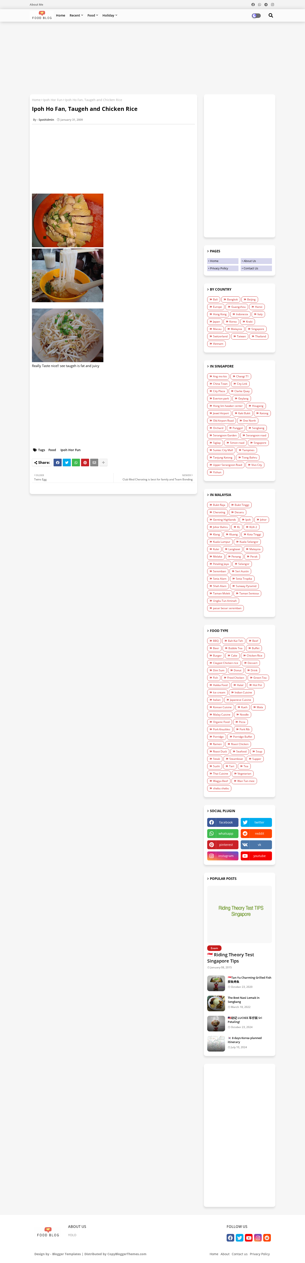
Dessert (252, 663)
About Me (36, 4)
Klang (216, 534)
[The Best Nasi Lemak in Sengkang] (216, 1003)
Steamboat (236, 759)
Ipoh (248, 520)
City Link (242, 384)
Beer (216, 648)
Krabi (249, 321)
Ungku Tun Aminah (225, 601)
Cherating (219, 512)
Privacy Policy (219, 268)
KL (238, 527)
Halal (240, 685)
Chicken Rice (254, 655)
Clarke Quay (242, 391)
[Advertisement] (152, 57)
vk (259, 845)
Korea (233, 321)
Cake (234, 655)
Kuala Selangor (249, 542)
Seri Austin (242, 571)
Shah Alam (219, 586)
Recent (75, 15)
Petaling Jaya (221, 564)
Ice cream (219, 692)
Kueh (244, 707)
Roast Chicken (240, 744)
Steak (216, 759)
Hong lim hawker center (228, 406)
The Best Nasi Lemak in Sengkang (243, 1000)
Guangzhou (238, 307)
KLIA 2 (253, 527)
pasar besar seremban (227, 608)
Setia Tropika (244, 579)
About (225, 1254)
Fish (215, 678)
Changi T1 (242, 376)
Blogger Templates (66, 1254)
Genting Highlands (224, 520)
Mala (260, 707)
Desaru (239, 512)
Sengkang (258, 428)
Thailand (260, 336)
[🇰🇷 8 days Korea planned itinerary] (216, 1044)
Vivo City (256, 465)
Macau (217, 329)
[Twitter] (67, 462)
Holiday (108, 15)
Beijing (251, 299)
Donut (237, 670)
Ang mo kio (220, 376)
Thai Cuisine (220, 773)
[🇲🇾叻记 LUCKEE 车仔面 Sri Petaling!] (216, 1023)
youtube (259, 856)
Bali (215, 299)
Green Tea (260, 678)
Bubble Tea (235, 648)
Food (91, 15)
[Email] (94, 462)
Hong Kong (220, 314)
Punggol (238, 428)
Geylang (243, 398)
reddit (259, 833)
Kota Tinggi (254, 534)
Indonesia (242, 314)
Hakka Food (220, 685)
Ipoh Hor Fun (53, 100)
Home (60, 15)
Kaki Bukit (244, 413)
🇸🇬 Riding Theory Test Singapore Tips (230, 958)
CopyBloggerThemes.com (126, 1254)
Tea (246, 766)
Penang (236, 556)
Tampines (248, 450)
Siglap (217, 443)
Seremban (219, 571)
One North (249, 420)
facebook (226, 822)
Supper (256, 759)
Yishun (217, 472)
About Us (250, 261)
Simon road (237, 443)
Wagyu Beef (220, 781)
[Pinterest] (85, 462)
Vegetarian (244, 773)
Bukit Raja (219, 505)
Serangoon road (256, 435)
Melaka (217, 556)
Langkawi (234, 549)
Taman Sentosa (249, 593)
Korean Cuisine (222, 707)
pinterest (226, 845)
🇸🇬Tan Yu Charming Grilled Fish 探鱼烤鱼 (249, 980)
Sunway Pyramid (246, 586)
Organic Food (221, 722)
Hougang (257, 406)
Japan (216, 321)
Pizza (242, 722)
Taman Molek (221, 593)
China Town (220, 384)
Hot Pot (257, 685)
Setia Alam (219, 579)
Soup (259, 751)
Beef (255, 641)
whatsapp (226, 833)
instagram (226, 856)
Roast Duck (220, 751)
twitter (259, 822)
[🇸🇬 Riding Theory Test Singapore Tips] (239, 914)
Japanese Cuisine (240, 700)
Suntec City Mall (223, 450)
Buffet (255, 648)
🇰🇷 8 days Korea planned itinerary (245, 1040)
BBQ (216, 641)
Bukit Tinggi (242, 505)
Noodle (244, 714)
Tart (231, 766)
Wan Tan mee (246, 781)
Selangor (243, 564)
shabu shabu (221, 788)
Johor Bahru (220, 527)
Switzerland (220, 336)
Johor (263, 520)
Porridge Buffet (242, 737)
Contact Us (251, 268)
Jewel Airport (221, 413)
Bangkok (232, 299)
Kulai (216, 549)
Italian (217, 700)
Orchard (218, 428)
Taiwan (241, 336)
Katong (264, 413)
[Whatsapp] (76, 462)
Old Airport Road (223, 420)
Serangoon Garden (225, 435)
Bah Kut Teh (235, 641)
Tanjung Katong (222, 457)
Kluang (233, 534)
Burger (217, 655)
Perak (253, 556)
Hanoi (258, 307)
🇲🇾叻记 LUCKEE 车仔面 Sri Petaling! (245, 1020)
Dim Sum (218, 670)
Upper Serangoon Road (227, 465)
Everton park (221, 398)
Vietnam (218, 344)
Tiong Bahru (249, 457)
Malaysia (236, 329)
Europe (217, 307)
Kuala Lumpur (221, 542)
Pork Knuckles (221, 729)
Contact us (240, 1254)
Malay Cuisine (221, 714)
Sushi (216, 766)
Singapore (257, 329)
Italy (260, 314)
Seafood (241, 751)
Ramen (217, 744)
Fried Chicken (235, 678)
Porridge (218, 737)
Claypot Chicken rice (225, 663)
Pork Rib (245, 729)
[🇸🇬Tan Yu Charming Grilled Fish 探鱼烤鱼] (216, 983)
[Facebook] (58, 462)
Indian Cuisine (243, 692)
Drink (254, 670)
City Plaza (219, 391)
